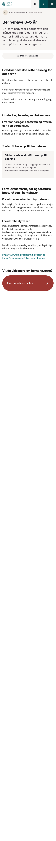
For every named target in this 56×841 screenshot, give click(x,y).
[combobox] (35, 4)
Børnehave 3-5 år (35, 12)
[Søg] (43, 4)
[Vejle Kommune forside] (7, 4)
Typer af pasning (18, 12)
